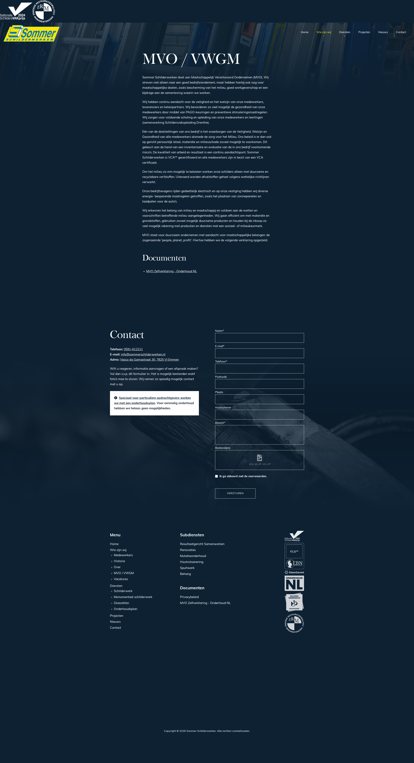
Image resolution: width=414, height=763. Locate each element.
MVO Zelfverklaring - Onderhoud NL (171, 271)
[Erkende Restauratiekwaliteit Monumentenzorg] (43, 11)
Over (117, 567)
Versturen (235, 493)
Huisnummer (223, 408)
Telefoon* (221, 361)
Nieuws (115, 622)
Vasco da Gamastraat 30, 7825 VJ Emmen (149, 359)
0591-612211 (133, 349)
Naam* (219, 331)
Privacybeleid (189, 597)
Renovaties (188, 550)
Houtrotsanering (191, 562)
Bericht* (220, 423)
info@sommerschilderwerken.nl (143, 354)
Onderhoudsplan (125, 609)
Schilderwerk (123, 591)
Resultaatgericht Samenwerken (202, 544)
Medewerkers (123, 555)
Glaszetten (121, 603)
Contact (115, 628)
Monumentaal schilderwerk (133, 597)
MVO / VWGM (124, 573)
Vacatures (121, 579)
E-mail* (219, 346)
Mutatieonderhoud (193, 556)
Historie (119, 561)
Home (114, 544)
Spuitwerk (187, 568)
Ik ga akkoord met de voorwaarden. (243, 476)
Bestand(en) (222, 448)
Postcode (221, 377)
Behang (185, 574)
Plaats (219, 392)
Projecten (116, 616)
